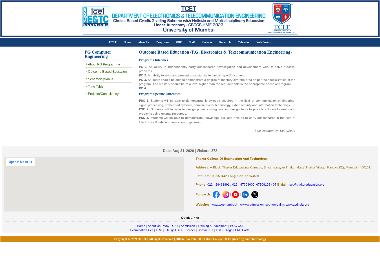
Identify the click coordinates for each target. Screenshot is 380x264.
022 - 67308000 (243, 184)
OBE (179, 42)
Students (207, 42)
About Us (143, 42)
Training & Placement (212, 226)
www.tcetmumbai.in (225, 204)
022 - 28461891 (218, 184)
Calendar (243, 42)
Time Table (95, 86)
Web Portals (264, 42)
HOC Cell (236, 226)
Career (190, 230)
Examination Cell (141, 230)
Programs (162, 42)
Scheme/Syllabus (100, 79)
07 (274, 184)
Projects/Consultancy (103, 94)
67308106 (263, 184)
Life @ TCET (174, 230)
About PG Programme (104, 64)
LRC (159, 230)
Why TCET (170, 226)
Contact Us (205, 230)
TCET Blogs (224, 230)
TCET (113, 42)
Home (127, 42)
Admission (188, 226)
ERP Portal (242, 230)
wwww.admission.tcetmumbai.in (262, 204)
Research (225, 42)
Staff (192, 42)
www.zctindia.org (297, 204)
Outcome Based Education (107, 71)
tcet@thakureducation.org (306, 184)
